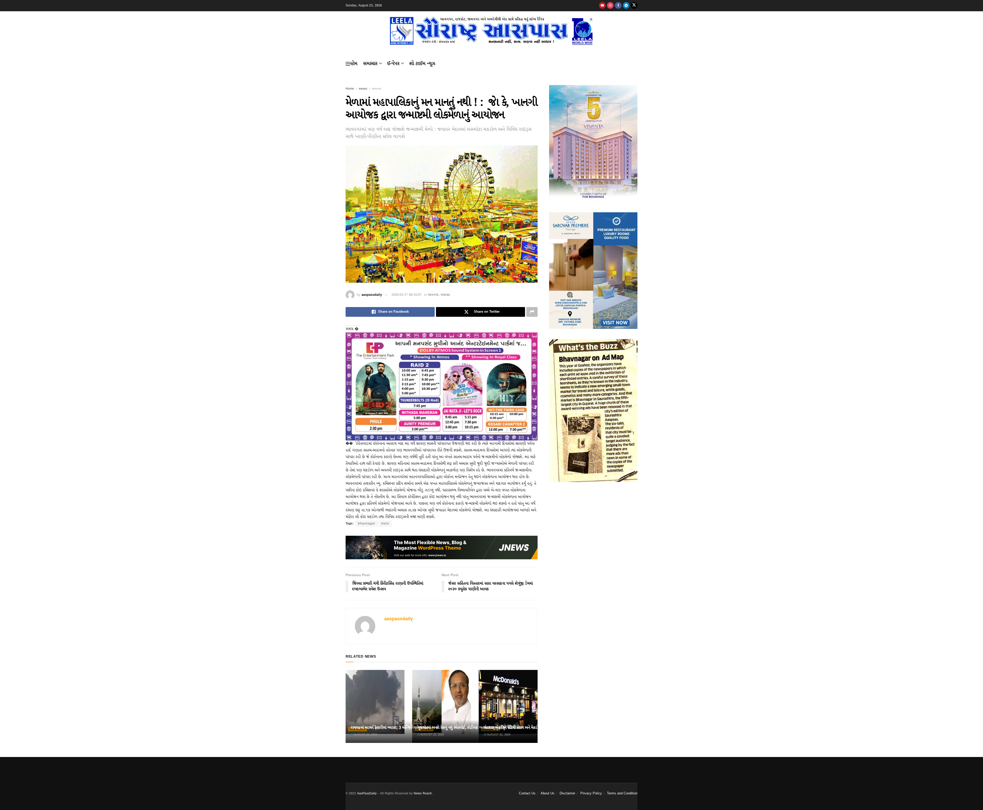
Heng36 (352, 772)
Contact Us (527, 793)
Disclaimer (567, 793)
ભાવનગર (376, 89)
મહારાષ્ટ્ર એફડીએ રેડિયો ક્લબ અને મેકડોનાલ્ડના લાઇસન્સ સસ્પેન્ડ (528, 728)
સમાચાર (370, 63)
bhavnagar (366, 523)
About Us (547, 793)
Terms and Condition (622, 793)
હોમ (353, 63)
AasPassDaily (367, 793)
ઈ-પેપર (393, 63)
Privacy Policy (591, 793)
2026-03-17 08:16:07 (406, 294)
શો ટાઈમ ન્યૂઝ (422, 63)
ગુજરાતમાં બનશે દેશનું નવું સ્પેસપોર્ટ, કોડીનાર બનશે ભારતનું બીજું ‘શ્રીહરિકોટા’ (470, 728)
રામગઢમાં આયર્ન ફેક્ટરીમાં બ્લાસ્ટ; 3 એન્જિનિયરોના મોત (389, 728)
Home (350, 89)
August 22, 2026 (365, 735)
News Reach (423, 793)
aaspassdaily (371, 294)
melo (385, 523)
